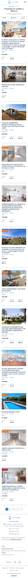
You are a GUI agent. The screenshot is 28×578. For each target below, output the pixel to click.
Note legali (11, 568)
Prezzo (22, 18)
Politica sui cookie (14, 570)
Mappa (14, 17)
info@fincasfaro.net (14, 533)
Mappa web (5, 568)
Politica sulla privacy (20, 568)
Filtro (4, 17)
